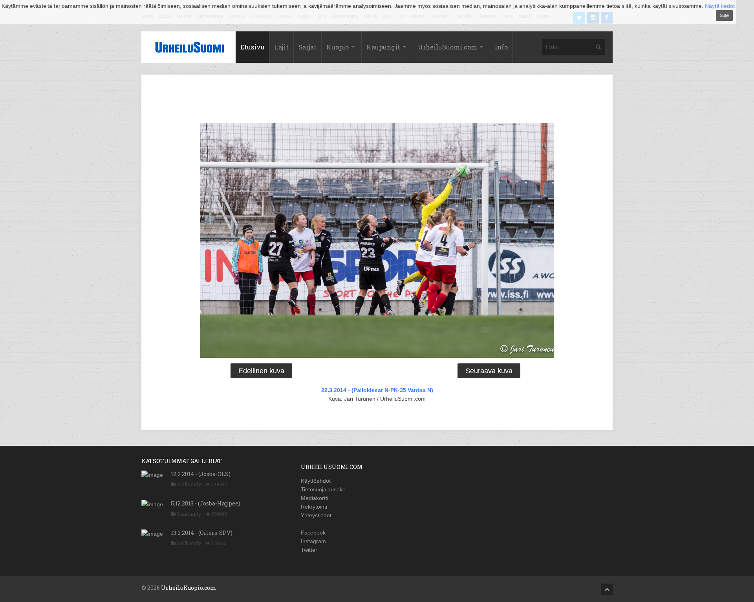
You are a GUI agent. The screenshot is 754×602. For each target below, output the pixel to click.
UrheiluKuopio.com (188, 587)
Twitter (309, 550)
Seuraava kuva (488, 371)
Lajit (282, 47)
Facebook (313, 532)
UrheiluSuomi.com (447, 47)
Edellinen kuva (261, 371)
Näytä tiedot (720, 6)
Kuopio (337, 47)
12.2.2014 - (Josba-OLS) (201, 474)
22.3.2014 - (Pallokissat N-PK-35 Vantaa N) (377, 390)
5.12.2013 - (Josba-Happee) (205, 503)
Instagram (313, 541)
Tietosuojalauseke (323, 489)
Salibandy (189, 484)
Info (501, 47)
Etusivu (252, 47)
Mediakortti (314, 498)
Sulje (724, 15)
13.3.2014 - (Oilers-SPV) (201, 532)
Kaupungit (383, 47)
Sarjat (307, 47)
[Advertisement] (377, 100)
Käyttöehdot (316, 481)
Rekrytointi (314, 506)
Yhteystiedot (316, 515)
